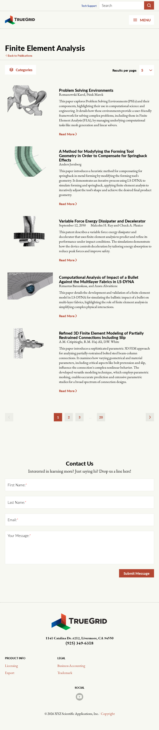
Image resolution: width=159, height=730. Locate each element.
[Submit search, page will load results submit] (149, 5)
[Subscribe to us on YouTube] (79, 697)
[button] (105, 134)
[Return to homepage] (20, 19)
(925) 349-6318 (79, 643)
